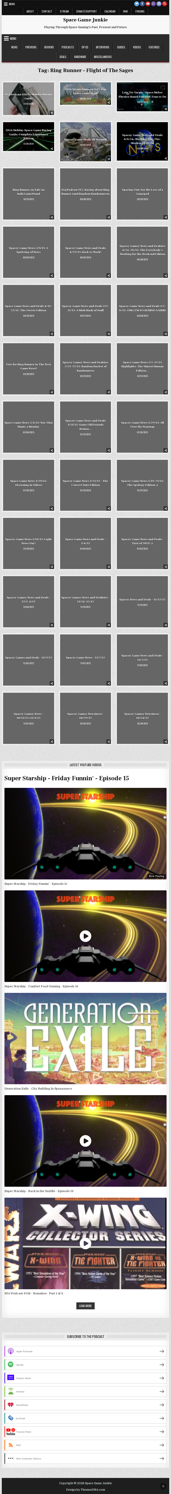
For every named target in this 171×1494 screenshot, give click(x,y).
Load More (85, 1306)
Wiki (125, 11)
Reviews (49, 47)
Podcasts (68, 47)
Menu (12, 4)
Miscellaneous (103, 56)
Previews (31, 47)
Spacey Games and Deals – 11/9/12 (28, 657)
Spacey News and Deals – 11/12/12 (142, 599)
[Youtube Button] (147, 3)
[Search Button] (164, 3)
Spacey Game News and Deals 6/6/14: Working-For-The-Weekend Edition (142, 139)
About (30, 11)
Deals (63, 56)
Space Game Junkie (85, 20)
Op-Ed (85, 47)
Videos (137, 47)
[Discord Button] (159, 3)
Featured (154, 47)
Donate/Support (86, 11)
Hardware (80, 56)
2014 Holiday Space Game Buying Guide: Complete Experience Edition (28, 134)
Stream (64, 11)
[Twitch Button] (153, 3)
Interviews (102, 47)
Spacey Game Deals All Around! (85, 139)
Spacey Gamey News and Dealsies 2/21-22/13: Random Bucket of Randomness (85, 366)
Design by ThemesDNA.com (85, 1489)
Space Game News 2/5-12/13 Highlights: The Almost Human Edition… (142, 366)
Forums (140, 11)
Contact (47, 11)
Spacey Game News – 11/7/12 (85, 657)
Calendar (110, 11)
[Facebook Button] (142, 3)
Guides (121, 47)
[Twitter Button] (136, 3)
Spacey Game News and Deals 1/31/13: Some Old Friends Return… (85, 425)
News (14, 47)
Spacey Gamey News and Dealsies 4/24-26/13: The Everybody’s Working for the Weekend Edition (142, 250)
